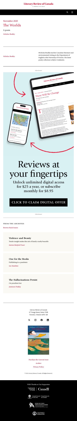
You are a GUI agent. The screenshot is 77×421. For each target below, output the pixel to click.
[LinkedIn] (47, 320)
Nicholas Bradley (9, 34)
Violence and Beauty (20, 238)
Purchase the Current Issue (38, 360)
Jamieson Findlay (15, 287)
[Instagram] (35, 320)
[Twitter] (29, 320)
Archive (38, 363)
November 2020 (10, 21)
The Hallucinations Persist (23, 280)
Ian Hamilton (13, 266)
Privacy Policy (38, 367)
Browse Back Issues (10, 228)
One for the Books (19, 259)
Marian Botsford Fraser (17, 245)
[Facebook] (41, 320)
